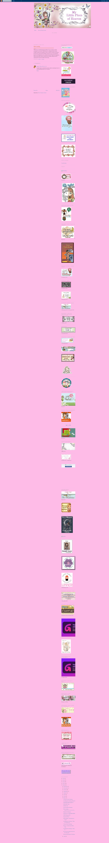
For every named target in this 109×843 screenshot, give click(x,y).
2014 (64, 778)
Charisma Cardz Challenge (68, 799)
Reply (38, 70)
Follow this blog (68, 466)
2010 (64, 785)
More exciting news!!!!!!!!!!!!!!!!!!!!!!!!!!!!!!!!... (69, 809)
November (65, 788)
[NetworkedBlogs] (68, 464)
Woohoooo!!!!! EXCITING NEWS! (69, 813)
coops (38, 66)
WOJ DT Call (65, 805)
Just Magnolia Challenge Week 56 (69, 800)
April (65, 836)
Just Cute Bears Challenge (67, 807)
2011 (64, 783)
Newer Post (35, 90)
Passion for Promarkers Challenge (69, 834)
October (65, 789)
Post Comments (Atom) (42, 92)
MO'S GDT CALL (66, 804)
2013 (64, 780)
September (66, 791)
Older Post (58, 90)
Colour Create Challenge (67, 824)
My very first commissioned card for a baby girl (69, 832)
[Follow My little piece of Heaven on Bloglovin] (66, 48)
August (65, 792)
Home (35, 30)
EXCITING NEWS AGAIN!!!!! (68, 802)
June (65, 796)
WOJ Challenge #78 (66, 815)
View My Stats (63, 163)
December (65, 786)
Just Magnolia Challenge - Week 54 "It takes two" (69, 822)
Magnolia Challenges (67, 811)
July (64, 794)
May (65, 797)
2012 (64, 781)
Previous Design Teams (42, 30)
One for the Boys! (66, 816)
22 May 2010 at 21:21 (43, 66)
